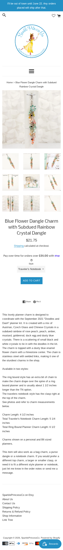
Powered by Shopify (50, 538)
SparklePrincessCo (30, 538)
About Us (7, 499)
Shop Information (12, 515)
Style (31, 264)
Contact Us (8, 503)
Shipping (19, 246)
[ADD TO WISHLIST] (31, 291)
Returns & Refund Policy (16, 511)
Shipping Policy (11, 507)
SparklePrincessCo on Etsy (18, 495)
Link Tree (7, 519)
